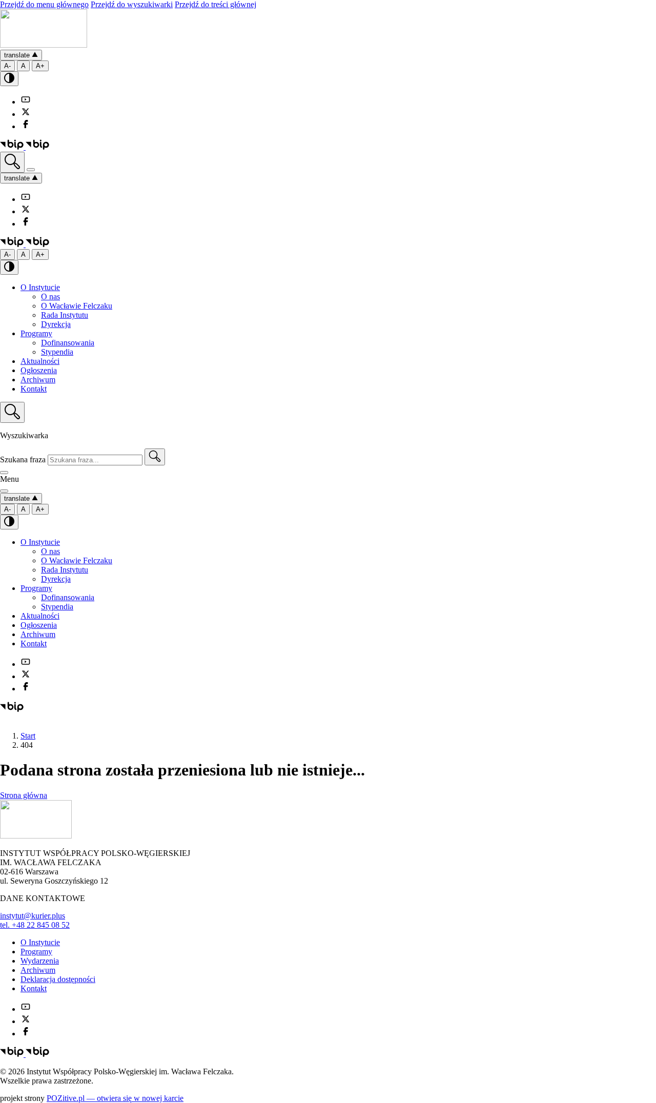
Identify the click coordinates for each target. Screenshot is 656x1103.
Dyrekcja (56, 324)
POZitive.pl (115, 1098)
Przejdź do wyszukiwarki (132, 4)
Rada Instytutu (64, 315)
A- (7, 66)
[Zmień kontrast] (9, 78)
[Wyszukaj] (12, 162)
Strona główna (23, 795)
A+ (40, 66)
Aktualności (39, 361)
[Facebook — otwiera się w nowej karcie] (25, 126)
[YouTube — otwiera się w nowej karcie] (25, 101)
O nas (50, 296)
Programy (36, 333)
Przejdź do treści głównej (215, 4)
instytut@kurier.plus (32, 915)
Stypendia (57, 352)
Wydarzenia (39, 960)
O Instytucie (40, 287)
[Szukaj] (155, 456)
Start (27, 735)
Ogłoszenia (38, 370)
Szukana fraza (23, 459)
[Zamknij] (4, 472)
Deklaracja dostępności (57, 979)
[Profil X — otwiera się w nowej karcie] (25, 114)
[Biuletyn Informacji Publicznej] (24, 146)
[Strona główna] (43, 44)
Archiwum (37, 379)
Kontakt (33, 388)
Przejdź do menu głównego (44, 4)
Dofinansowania (67, 342)
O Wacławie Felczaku (76, 305)
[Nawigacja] (31, 169)
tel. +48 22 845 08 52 (35, 925)
